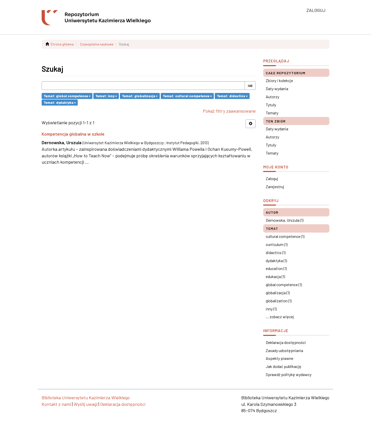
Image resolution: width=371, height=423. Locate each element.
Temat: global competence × (67, 96)
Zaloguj (272, 178)
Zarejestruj (275, 186)
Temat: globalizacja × (139, 96)
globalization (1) (279, 300)
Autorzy (272, 96)
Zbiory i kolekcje (279, 80)
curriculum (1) (276, 244)
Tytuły (271, 104)
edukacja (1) (275, 276)
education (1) (276, 268)
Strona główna (62, 44)
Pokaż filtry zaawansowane (229, 111)
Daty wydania (277, 88)
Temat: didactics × (232, 96)
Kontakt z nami (56, 404)
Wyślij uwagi (85, 404)
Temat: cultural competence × (187, 96)
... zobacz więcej (280, 316)
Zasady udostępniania (284, 350)
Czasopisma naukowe (96, 44)
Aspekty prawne (279, 358)
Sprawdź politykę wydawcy (288, 374)
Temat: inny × (106, 96)
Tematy (272, 112)
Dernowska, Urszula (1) (284, 220)
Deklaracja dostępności (286, 342)
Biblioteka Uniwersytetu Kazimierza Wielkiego (86, 397)
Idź (250, 85)
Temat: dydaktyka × (60, 102)
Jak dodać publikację (283, 366)
